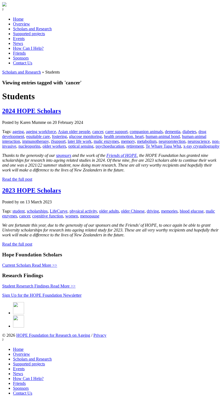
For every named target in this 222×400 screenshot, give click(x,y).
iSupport (58, 141)
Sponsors (21, 58)
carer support (116, 131)
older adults (109, 211)
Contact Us (22, 63)
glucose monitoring (85, 136)
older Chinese (133, 211)
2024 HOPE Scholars (31, 110)
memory (128, 141)
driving (153, 211)
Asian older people (74, 131)
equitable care (38, 136)
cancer (97, 131)
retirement (134, 146)
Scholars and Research (32, 29)
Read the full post (17, 179)
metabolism (146, 141)
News (18, 43)
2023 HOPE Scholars (31, 190)
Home (18, 19)
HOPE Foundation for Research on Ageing (53, 335)
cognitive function (47, 216)
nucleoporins (29, 146)
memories (169, 211)
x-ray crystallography (201, 146)
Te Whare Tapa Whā (163, 146)
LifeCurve (58, 211)
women (71, 216)
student (18, 211)
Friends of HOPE (121, 155)
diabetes (189, 131)
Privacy (99, 335)
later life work (80, 141)
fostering (59, 136)
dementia (172, 131)
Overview (21, 24)
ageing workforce (41, 131)
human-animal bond (163, 136)
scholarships (37, 211)
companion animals (146, 131)
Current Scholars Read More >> (29, 265)
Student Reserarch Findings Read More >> (39, 286)
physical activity (83, 211)
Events (19, 38)
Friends (19, 53)
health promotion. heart (123, 136)
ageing (18, 131)
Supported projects (29, 33)
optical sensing (80, 146)
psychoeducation (110, 146)
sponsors (63, 155)
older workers (54, 146)
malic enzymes (106, 141)
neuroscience (199, 141)
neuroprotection (172, 141)
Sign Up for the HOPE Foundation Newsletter (41, 295)
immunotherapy (35, 141)
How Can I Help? (28, 48)
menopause (89, 216)
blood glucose (192, 211)
